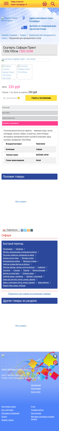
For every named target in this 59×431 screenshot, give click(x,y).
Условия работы (37, 410)
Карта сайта (35, 392)
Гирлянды (19, 249)
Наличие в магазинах (10, 123)
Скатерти (6, 270)
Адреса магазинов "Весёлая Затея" (15, 369)
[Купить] (11, 98)
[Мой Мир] (31, 229)
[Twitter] (25, 229)
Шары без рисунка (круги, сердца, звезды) (19, 279)
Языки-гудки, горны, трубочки (14, 286)
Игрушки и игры (28, 258)
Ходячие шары (28, 273)
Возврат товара (7, 420)
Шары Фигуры (43, 282)
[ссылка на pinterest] (55, 362)
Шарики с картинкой (34, 276)
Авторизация (36, 385)
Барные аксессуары (11, 258)
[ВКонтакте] (22, 229)
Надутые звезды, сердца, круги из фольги (18, 267)
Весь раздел (20, 201)
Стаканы (16, 270)
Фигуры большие (39, 270)
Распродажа (8, 249)
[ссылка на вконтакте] (55, 356)
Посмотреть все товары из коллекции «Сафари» (29, 293)
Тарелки (26, 270)
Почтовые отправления (10, 413)
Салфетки (41, 267)
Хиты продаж (36, 413)
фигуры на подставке (11, 273)
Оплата (4, 417)
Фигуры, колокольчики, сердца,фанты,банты (20, 252)
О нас (33, 407)
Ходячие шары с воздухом (13, 276)
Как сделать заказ (9, 407)
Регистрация (36, 389)
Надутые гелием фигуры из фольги (16, 264)
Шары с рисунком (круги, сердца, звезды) (19, 282)
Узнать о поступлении (41, 98)
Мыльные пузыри (29, 261)
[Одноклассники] (28, 229)
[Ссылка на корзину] (45, 4)
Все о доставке (7, 410)
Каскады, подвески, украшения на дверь (18, 255)
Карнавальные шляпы (11, 261)
